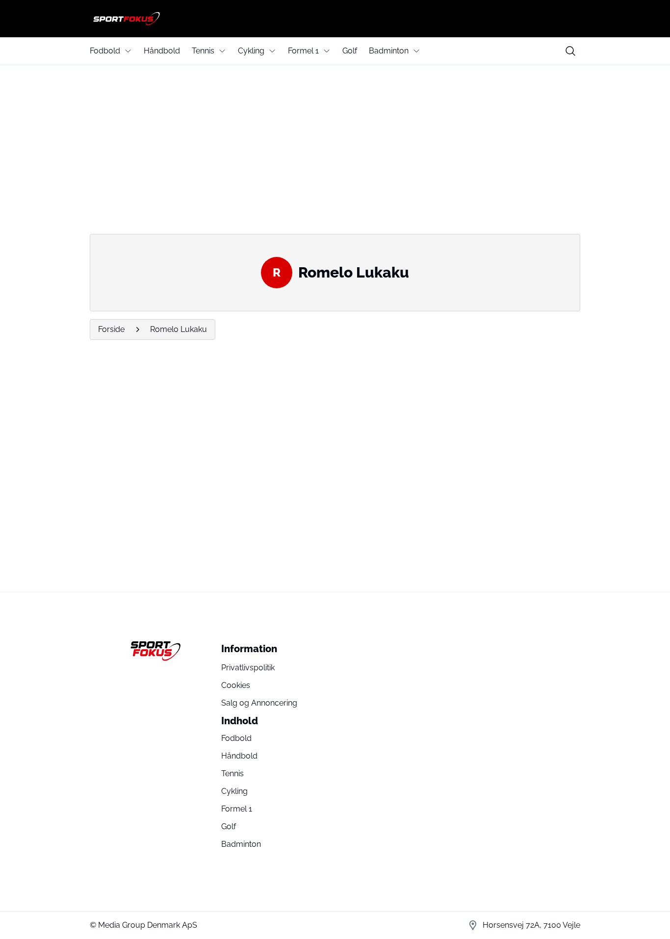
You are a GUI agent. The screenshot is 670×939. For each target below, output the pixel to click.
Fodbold (105, 50)
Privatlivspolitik (248, 667)
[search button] (570, 51)
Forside (111, 329)
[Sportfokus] (335, 18)
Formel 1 (303, 50)
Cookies (235, 685)
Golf (349, 50)
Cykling (251, 50)
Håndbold (162, 50)
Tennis (203, 50)
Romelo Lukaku (178, 329)
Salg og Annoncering (259, 703)
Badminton (389, 50)
